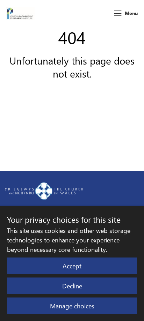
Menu (131, 13)
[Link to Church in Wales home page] (44, 191)
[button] (118, 13)
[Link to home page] (20, 13)
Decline (72, 285)
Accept (72, 265)
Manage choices (72, 305)
